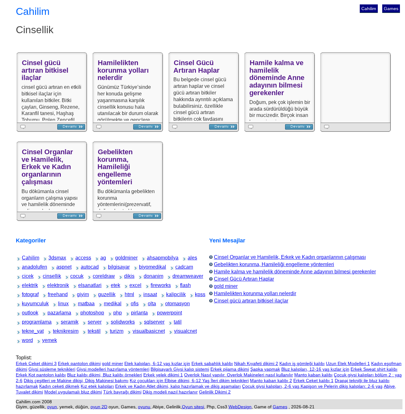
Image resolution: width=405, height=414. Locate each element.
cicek (25, 276)
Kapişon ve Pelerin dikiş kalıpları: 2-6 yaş (342, 386)
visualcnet (179, 331)
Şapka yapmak (265, 369)
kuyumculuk (28, 303)
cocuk (74, 276)
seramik (65, 322)
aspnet (60, 267)
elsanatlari (83, 285)
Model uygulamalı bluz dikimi (73, 391)
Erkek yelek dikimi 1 (163, 374)
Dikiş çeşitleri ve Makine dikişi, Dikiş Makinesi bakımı (76, 380)
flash (183, 285)
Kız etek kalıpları (97, 386)
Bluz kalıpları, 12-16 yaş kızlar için (315, 369)
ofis (134, 303)
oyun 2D (98, 406)
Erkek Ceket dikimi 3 (36, 363)
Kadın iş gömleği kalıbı (302, 363)
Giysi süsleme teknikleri (51, 369)
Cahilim (368, 8)
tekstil (92, 331)
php (116, 312)
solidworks (116, 322)
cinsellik (47, 276)
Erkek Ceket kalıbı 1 (313, 380)
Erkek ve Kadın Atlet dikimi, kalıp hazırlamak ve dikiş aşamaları (178, 386)
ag (103, 257)
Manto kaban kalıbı (313, 374)
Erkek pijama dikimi (229, 369)
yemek (46, 340)
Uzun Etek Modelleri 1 (348, 363)
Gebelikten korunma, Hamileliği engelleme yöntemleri (115, 167)
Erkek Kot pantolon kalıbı (41, 374)
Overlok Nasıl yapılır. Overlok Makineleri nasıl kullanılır (238, 374)
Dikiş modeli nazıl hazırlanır (170, 391)
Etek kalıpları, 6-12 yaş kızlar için (157, 363)
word (25, 340)
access (79, 257)
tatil (177, 322)
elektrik (26, 285)
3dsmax (53, 257)
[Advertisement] (357, 87)
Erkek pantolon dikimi (79, 363)
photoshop (85, 312)
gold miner (226, 286)
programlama (28, 322)
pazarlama (53, 312)
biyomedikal (145, 267)
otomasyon (171, 303)
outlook (26, 312)
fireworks (155, 285)
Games (391, 8)
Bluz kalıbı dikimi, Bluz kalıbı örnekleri (104, 374)
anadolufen (27, 267)
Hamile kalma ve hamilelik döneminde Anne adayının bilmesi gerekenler (276, 78)
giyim (80, 294)
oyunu (144, 406)
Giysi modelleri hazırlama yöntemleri (113, 369)
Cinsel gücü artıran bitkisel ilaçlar (45, 70)
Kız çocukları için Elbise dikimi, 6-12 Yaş (170, 380)
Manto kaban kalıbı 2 (271, 380)
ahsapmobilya (153, 257)
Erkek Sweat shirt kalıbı (374, 369)
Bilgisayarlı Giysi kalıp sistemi (180, 369)
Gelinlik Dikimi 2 (215, 391)
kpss (198, 294)
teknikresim (59, 331)
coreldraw (98, 276)
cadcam (179, 267)
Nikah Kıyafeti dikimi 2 (256, 363)
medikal (108, 303)
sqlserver (149, 322)
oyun (52, 406)
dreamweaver (178, 276)
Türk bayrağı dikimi (122, 391)
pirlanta (135, 312)
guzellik (102, 294)
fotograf (26, 294)
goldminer (120, 257)
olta (151, 303)
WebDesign (240, 406)
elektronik (52, 285)
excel (133, 285)
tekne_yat (27, 331)
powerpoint (162, 312)
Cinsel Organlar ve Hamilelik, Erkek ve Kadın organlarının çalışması (47, 167)
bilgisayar (113, 267)
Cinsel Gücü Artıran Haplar (196, 66)
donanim (148, 276)
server (92, 322)
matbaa (82, 303)
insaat (147, 294)
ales (191, 257)
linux (61, 303)
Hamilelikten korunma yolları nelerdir (123, 70)
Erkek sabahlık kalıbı (212, 363)
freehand (53, 294)
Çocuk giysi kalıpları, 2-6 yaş (271, 386)
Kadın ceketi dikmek (59, 386)
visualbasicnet (139, 331)
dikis (127, 276)
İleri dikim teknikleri (230, 380)
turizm (114, 331)
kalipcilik (171, 294)
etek (114, 285)
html (128, 294)
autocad (85, 267)
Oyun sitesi (193, 406)
